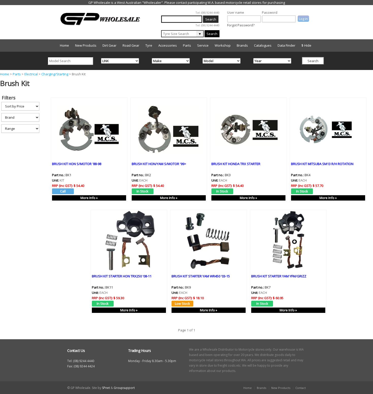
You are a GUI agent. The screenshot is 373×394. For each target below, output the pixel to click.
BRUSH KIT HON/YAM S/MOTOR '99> (159, 164)
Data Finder (286, 45)
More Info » (89, 197)
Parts (187, 45)
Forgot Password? (241, 25)
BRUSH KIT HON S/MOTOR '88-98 (76, 164)
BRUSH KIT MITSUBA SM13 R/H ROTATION (322, 164)
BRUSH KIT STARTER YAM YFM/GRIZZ (278, 276)
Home (64, 45)
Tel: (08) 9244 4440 (207, 12)
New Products (85, 45)
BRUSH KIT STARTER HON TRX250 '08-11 (121, 276)
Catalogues (263, 45)
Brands (242, 45)
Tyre (148, 45)
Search (212, 33)
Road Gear (131, 45)
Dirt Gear (109, 45)
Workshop (223, 45)
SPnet (106, 388)
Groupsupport (124, 388)
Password (269, 12)
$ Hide (306, 45)
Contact (300, 388)
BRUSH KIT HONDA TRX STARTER (235, 164)
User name (235, 12)
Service (203, 45)
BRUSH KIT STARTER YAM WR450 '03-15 (201, 276)
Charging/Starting (54, 74)
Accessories (167, 45)
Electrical (31, 74)
